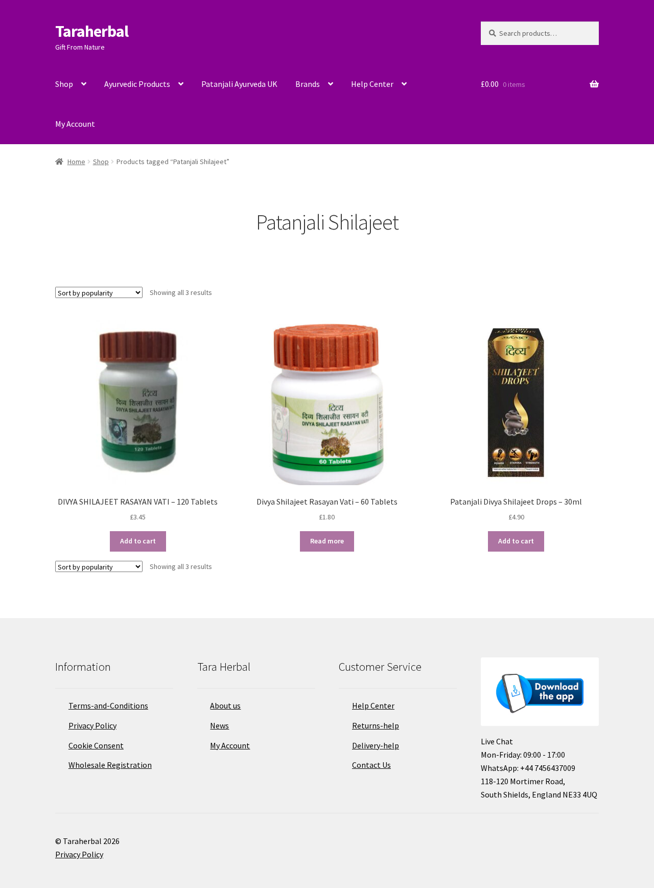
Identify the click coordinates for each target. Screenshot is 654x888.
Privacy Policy (92, 725)
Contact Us (371, 765)
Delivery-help (375, 745)
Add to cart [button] (138, 540)
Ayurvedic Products (137, 84)
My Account (75, 124)
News (219, 725)
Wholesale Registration (110, 765)
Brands (307, 84)
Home (76, 161)
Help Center (372, 84)
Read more (327, 540)
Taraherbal (91, 31)
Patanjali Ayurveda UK (239, 84)
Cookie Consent (96, 745)
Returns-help (375, 725)
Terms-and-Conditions (108, 705)
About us (225, 705)
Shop (64, 84)
